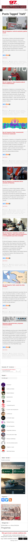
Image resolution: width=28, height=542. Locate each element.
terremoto (20, 312)
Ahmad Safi (19, 209)
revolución (19, 63)
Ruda (23, 163)
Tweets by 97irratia (5, 460)
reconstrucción (15, 312)
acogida (11, 61)
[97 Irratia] (14, 3)
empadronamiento (22, 61)
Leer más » (5, 57)
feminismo (18, 110)
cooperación (12, 311)
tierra (20, 213)
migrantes (25, 62)
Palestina (16, 213)
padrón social (5, 63)
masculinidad (23, 111)
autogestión (18, 160)
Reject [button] (25, 538)
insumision (17, 212)
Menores (21, 265)
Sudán (22, 63)
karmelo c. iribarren (20, 161)
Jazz (17, 62)
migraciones (5, 266)
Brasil (11, 353)
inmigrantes (8, 265)
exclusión (4, 62)
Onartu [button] (20, 538)
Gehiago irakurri (14, 540)
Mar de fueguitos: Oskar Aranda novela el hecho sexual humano (14, 82)
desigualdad (12, 110)
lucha (13, 265)
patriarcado (10, 112)
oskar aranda (5, 112)
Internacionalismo (13, 354)
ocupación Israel (10, 213)
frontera (11, 62)
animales (24, 209)
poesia (10, 63)
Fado (8, 62)
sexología (18, 112)
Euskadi (21, 264)
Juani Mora (12, 111)
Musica (12, 525)
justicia (20, 62)
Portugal (14, 63)
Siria (24, 355)
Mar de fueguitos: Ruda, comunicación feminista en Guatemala (13, 133)
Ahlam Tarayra (13, 209)
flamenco (23, 110)
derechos (16, 61)
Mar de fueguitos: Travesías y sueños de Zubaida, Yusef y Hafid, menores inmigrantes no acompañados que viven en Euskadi (15, 234)
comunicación (24, 160)
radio (14, 112)
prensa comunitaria (18, 163)
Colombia (15, 353)
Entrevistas (4, 525)
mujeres (8, 163)
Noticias (16, 525)
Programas (6, 61)
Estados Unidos (19, 311)
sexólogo (22, 112)
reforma (9, 266)
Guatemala (5, 111)
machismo (18, 111)
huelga (4, 265)
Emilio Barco (9, 212)
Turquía (4, 356)
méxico (24, 265)
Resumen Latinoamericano (17, 355)
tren (24, 312)
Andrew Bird (12, 160)
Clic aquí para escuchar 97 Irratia (8, 369)
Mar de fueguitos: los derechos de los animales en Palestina (13, 182)
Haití (15, 62)
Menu (26, 10)
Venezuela (8, 356)
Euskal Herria (20, 353)
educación (17, 264)
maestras (16, 265)
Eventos (9, 525)
